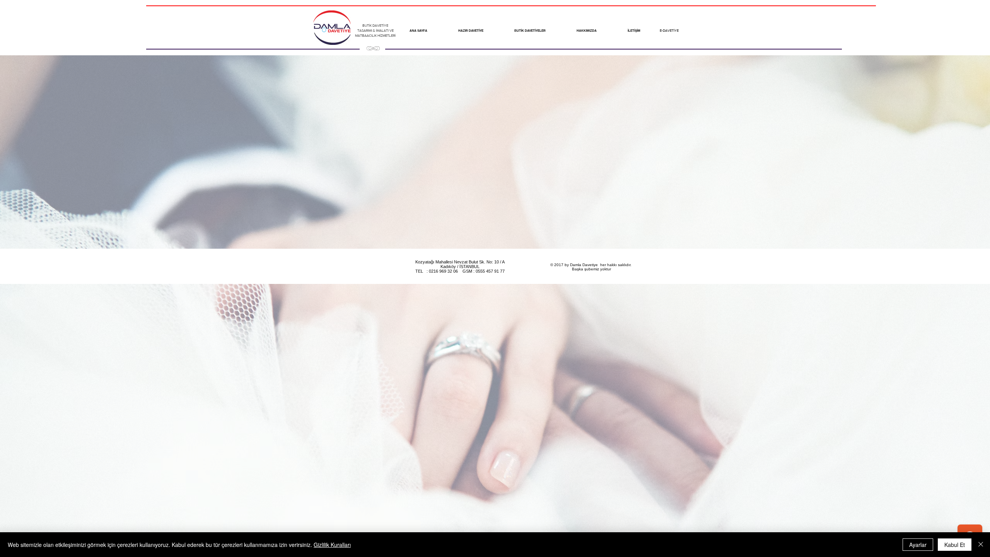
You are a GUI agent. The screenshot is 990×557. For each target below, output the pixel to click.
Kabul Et (954, 544)
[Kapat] (980, 544)
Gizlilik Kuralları (332, 544)
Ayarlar (918, 544)
